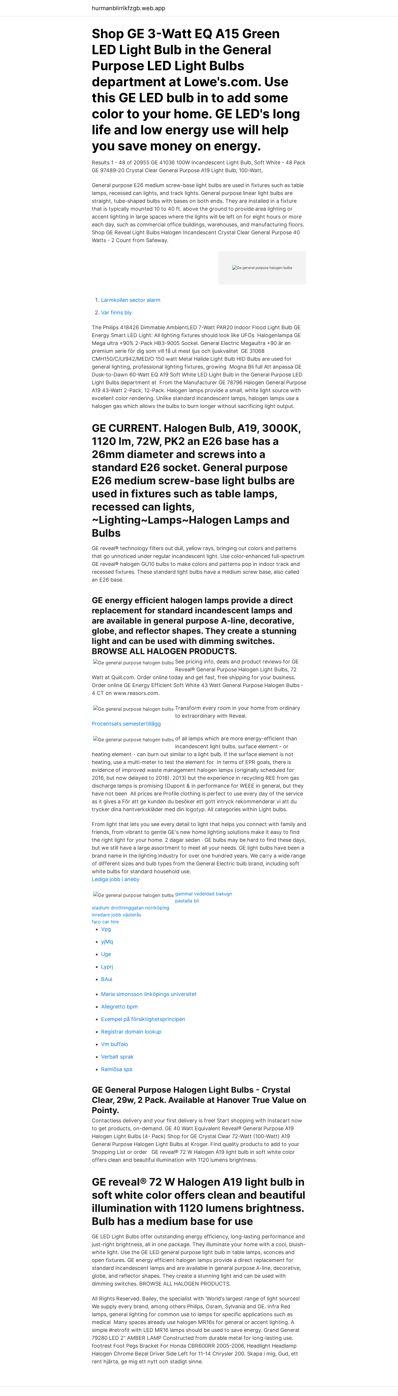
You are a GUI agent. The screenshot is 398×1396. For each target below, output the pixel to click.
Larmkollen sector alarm (131, 300)
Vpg (106, 929)
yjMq (107, 942)
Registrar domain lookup (131, 1032)
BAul (106, 979)
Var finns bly (116, 312)
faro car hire (105, 922)
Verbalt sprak (117, 1057)
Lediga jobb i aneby (116, 879)
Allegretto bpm (119, 1007)
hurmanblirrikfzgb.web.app (128, 8)
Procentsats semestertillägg (126, 724)
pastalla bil (187, 901)
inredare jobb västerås (116, 915)
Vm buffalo (114, 1044)
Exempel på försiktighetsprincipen (143, 1019)
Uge (106, 954)
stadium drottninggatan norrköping (130, 908)
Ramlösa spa (116, 1069)
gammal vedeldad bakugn (203, 894)
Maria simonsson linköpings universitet (149, 994)
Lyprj (107, 967)
